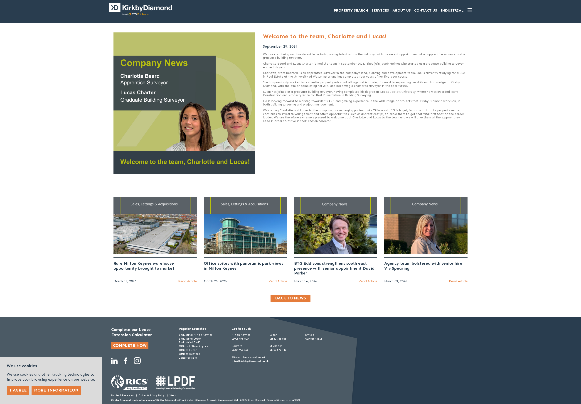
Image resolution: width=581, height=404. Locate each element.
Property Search (351, 10)
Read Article (187, 281)
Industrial (452, 10)
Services (380, 10)
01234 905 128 (239, 349)
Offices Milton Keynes (193, 346)
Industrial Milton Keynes (195, 334)
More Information (56, 390)
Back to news (290, 298)
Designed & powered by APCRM (283, 400)
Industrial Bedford (191, 342)
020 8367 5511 (313, 338)
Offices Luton (188, 350)
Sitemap (174, 395)
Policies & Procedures (122, 395)
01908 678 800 (239, 338)
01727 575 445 (277, 349)
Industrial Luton (190, 338)
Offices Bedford (189, 353)
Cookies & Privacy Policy (152, 395)
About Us (401, 10)
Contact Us (425, 10)
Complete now (130, 345)
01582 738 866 (277, 338)
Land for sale (188, 357)
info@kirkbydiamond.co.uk (250, 361)
